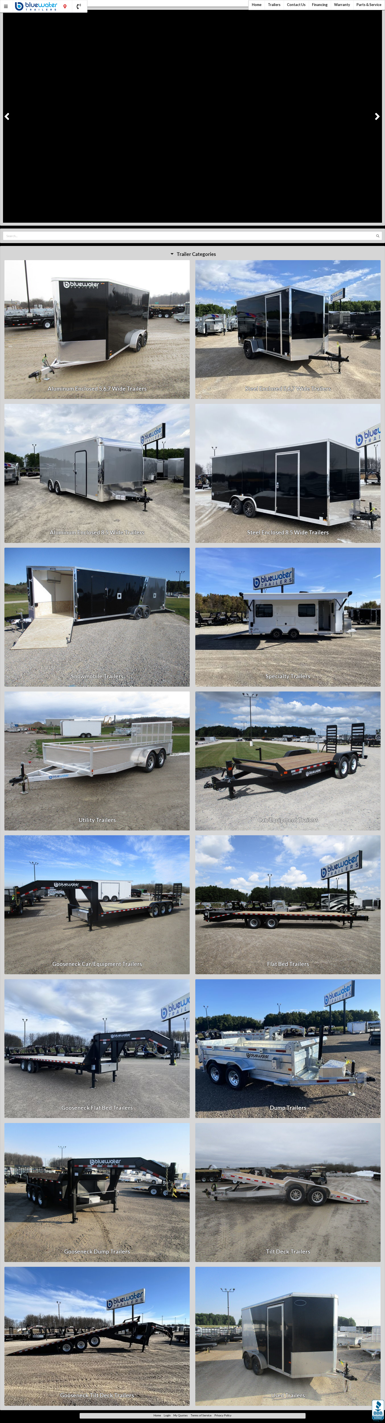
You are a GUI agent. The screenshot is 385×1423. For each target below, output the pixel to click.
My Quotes (180, 1415)
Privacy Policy (222, 1415)
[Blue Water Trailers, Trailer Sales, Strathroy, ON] (378, 1411)
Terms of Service (201, 1415)
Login (167, 1415)
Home (157, 1415)
